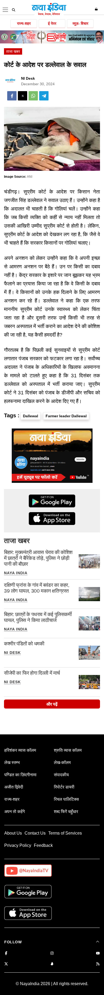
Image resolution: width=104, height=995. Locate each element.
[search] (13, 9)
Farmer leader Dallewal (66, 416)
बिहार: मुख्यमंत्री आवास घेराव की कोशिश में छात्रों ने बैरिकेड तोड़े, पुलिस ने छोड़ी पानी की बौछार (38, 558)
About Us (13, 833)
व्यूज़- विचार (80, 23)
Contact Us (35, 833)
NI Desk (28, 78)
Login (97, 9)
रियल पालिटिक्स (66, 799)
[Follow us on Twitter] (6, 964)
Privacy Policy (17, 845)
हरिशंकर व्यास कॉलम (20, 750)
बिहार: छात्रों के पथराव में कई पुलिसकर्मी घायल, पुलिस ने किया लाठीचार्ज (38, 617)
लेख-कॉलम (62, 762)
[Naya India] (49, 14)
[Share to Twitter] (22, 95)
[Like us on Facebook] (6, 953)
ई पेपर (52, 23)
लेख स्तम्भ (12, 762)
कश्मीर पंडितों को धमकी (24, 643)
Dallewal (30, 416)
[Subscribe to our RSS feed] (98, 964)
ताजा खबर (13, 51)
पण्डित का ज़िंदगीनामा (20, 774)
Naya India (15, 573)
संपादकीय (61, 774)
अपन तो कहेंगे (14, 811)
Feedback (43, 845)
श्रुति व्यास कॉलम (68, 750)
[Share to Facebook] (12, 95)
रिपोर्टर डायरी (64, 787)
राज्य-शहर (24, 23)
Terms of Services (65, 833)
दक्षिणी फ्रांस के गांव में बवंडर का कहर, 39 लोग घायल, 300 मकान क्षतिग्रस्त (36, 588)
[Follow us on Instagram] (52, 953)
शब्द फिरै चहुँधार (66, 811)
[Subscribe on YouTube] (98, 953)
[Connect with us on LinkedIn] (52, 964)
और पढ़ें (52, 704)
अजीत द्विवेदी (13, 787)
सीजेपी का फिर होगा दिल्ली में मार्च (32, 673)
